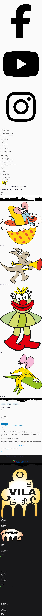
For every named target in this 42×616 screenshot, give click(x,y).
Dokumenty (3, 149)
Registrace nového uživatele (7, 135)
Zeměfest (2, 575)
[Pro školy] (21, 394)
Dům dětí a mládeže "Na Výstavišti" (14, 187)
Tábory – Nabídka (5, 132)
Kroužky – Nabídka (5, 130)
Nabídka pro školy (4, 520)
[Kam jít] (21, 244)
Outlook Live (21, 425)
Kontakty (2, 141)
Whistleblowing (5, 152)
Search (1, 192)
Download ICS (3, 425)
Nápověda (4, 136)
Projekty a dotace (5, 148)
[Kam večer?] (21, 458)
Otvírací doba (3, 574)
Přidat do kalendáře (4, 423)
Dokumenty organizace (6, 151)
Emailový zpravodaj (5, 139)
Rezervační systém (4, 129)
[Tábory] (21, 350)
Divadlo (2, 545)
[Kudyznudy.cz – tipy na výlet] (21, 461)
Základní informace (5, 143)
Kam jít (2, 246)
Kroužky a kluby (4, 285)
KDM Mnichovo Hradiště (5, 429)
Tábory (2, 352)
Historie (3, 145)
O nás (2, 142)
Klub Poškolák (3, 603)
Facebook (2, 607)
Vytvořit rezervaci (21, 445)
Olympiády (3, 544)
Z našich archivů (5, 146)
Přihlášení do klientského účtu (7, 133)
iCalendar (13, 425)
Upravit (2, 451)
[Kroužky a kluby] (21, 283)
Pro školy (2, 396)
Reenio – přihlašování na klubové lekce (9, 138)
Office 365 (17, 425)
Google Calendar (9, 425)
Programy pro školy (4, 550)
